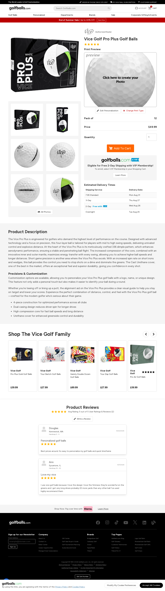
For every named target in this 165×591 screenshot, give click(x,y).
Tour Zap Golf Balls (109, 374)
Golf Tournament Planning (71, 544)
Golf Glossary (115, 541)
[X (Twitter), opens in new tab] (135, 522)
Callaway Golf (92, 541)
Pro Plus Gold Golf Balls (21, 374)
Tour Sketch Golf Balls (50, 374)
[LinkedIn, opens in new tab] (144, 522)
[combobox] (82, 8)
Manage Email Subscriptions (48, 551)
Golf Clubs (138, 548)
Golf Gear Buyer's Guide (70, 541)
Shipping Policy (101, 565)
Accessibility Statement (78, 571)
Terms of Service (64, 565)
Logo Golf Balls (140, 538)
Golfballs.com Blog (117, 538)
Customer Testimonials (119, 544)
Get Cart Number (82, 576)
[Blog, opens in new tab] (154, 522)
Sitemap (92, 571)
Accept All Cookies (151, 585)
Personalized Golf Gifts (142, 544)
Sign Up (13, 547)
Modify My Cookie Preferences (121, 585)
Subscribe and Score (69, 548)
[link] (140, 8)
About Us (42, 538)
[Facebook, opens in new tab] (98, 522)
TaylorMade (91, 548)
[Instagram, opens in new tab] (107, 522)
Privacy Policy (61, 587)
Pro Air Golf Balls (137, 377)
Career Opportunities (46, 548)
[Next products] (154, 334)
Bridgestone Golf (92, 538)
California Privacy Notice (69, 568)
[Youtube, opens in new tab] (126, 522)
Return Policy (88, 565)
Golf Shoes (138, 551)
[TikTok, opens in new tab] (116, 522)
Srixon (89, 544)
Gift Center (66, 538)
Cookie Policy (78, 587)
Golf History (115, 548)
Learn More (120, 175)
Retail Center (43, 544)
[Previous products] (146, 334)
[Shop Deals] (82, 20)
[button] (108, 8)
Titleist (89, 551)
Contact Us (42, 541)
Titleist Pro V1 (116, 551)
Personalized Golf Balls (142, 541)
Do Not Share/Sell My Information (92, 568)
